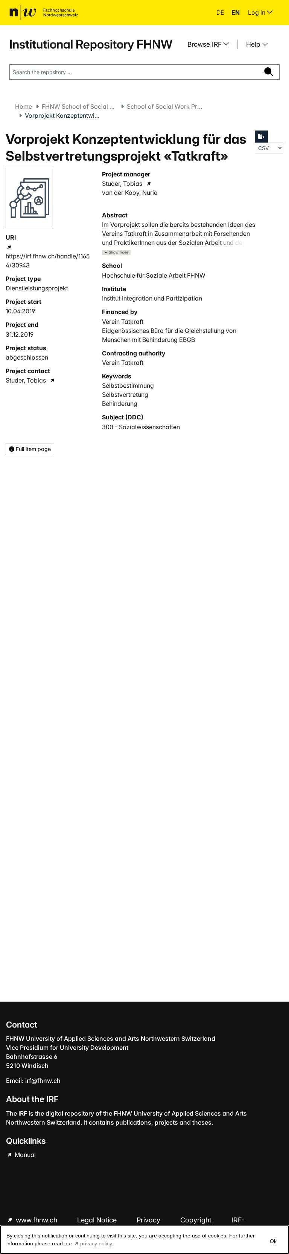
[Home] (43, 12)
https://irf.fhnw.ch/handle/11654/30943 (48, 260)
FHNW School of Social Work (79, 106)
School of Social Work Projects (164, 106)
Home (23, 106)
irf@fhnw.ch (43, 1080)
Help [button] (254, 44)
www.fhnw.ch (36, 1220)
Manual (24, 1154)
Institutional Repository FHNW (90, 44)
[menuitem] (211, 44)
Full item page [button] (32, 449)
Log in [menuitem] (257, 12)
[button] (116, 252)
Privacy (149, 1220)
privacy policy (96, 1243)
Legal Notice (98, 1220)
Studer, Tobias (26, 380)
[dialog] (144, 1239)
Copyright (196, 1220)
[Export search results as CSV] (261, 137)
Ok (273, 1241)
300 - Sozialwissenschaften (141, 427)
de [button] (220, 12)
